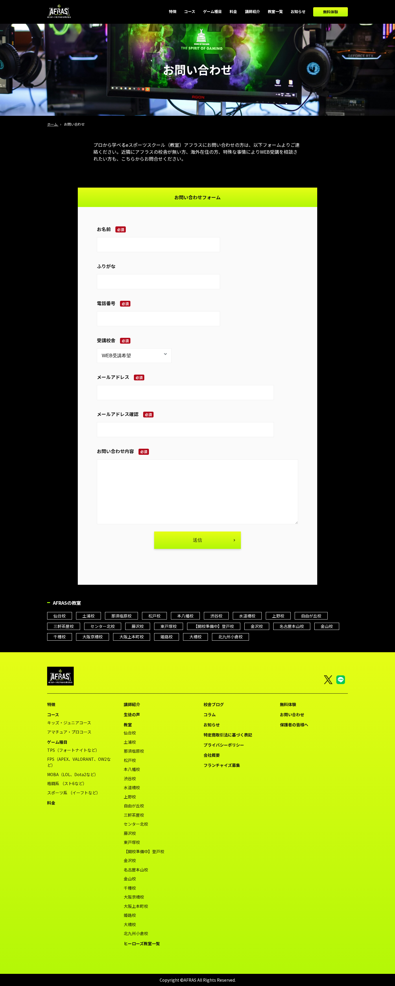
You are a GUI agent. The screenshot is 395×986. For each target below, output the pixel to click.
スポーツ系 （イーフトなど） (73, 793)
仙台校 (59, 616)
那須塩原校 (121, 616)
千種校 (59, 636)
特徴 (51, 704)
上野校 (278, 616)
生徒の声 (132, 714)
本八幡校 (185, 616)
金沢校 (257, 626)
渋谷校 (216, 616)
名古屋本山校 (292, 626)
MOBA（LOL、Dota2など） (72, 774)
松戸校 (154, 616)
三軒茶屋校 (63, 626)
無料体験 (330, 11)
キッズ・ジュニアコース (69, 722)
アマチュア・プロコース (69, 732)
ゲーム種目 (57, 742)
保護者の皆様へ (294, 724)
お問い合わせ (292, 714)
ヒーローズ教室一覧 (142, 943)
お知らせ (212, 724)
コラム (210, 714)
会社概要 (212, 755)
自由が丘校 (311, 616)
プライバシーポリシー (224, 745)
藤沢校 (138, 626)
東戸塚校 (168, 626)
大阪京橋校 (92, 636)
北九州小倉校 (230, 636)
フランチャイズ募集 (222, 765)
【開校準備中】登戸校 (213, 626)
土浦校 (88, 616)
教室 (128, 724)
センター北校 (103, 626)
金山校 (327, 626)
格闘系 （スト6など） (67, 783)
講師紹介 (132, 704)
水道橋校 (247, 616)
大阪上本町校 (131, 636)
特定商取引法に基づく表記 (228, 735)
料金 (51, 803)
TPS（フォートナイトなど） (73, 750)
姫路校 (166, 636)
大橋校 (195, 636)
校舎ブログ (214, 704)
